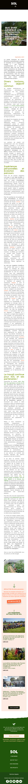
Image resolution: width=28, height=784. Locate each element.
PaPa (9, 696)
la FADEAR (16, 477)
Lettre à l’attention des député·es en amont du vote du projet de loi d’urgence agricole (13, 637)
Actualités (5, 639)
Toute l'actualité (14, 707)
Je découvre (13, 601)
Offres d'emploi (11, 668)
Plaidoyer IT (11, 639)
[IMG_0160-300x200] (14, 566)
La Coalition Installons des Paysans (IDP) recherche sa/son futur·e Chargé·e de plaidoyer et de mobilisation (14, 665)
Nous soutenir (14, 736)
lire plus (5, 641)
